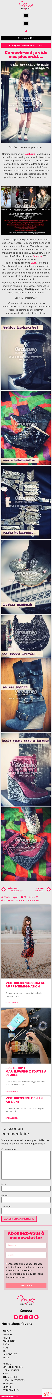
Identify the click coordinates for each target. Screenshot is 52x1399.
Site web (6, 1206)
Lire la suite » (12, 1003)
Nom (3, 1184)
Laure (33, 262)
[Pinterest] (31, 1317)
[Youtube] (36, 1317)
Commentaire (9, 1149)
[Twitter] (21, 1317)
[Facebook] (16, 1317)
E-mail (4, 1195)
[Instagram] (26, 1317)
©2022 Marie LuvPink (9, 1397)
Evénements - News (32, 45)
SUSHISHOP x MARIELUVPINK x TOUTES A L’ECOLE (26, 1071)
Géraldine (38, 256)
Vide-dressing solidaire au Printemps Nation (25, 984)
